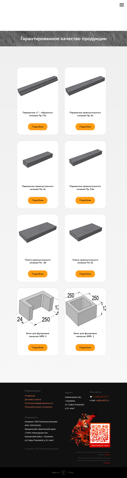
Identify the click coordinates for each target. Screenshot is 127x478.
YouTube (106, 463)
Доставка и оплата (33, 399)
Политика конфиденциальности (39, 403)
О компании (30, 396)
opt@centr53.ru (102, 400)
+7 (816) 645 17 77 (101, 397)
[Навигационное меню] (122, 5)
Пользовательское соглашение (38, 407)
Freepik (107, 455)
